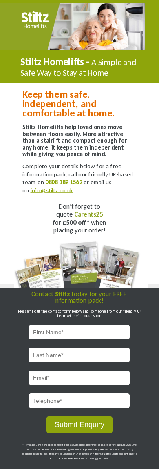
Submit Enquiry (79, 424)
